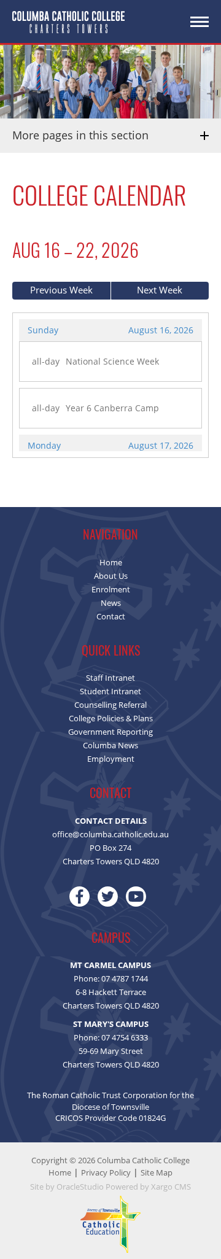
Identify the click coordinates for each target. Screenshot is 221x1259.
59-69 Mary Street (111, 1050)
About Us (111, 575)
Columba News (110, 745)
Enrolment (110, 589)
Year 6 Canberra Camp (112, 408)
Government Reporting (110, 731)
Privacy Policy (106, 1172)
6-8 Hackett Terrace (111, 992)
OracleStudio (80, 1186)
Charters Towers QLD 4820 (111, 1005)
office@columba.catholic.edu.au (110, 834)
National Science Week (112, 361)
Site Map (157, 1172)
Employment (110, 758)
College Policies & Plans (111, 718)
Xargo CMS (171, 1186)
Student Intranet (110, 691)
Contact (110, 616)
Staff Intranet (110, 677)
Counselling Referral (110, 704)
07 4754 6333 (124, 1037)
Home (110, 562)
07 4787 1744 (124, 978)
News (111, 602)
